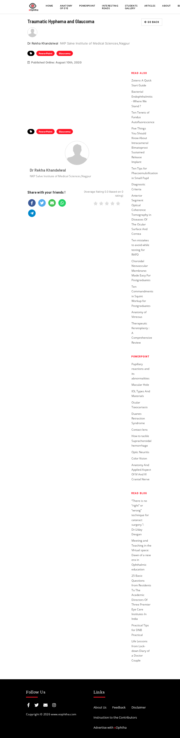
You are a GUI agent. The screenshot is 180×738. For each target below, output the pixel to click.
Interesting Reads (110, 7)
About (166, 5)
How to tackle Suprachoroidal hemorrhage (141, 441)
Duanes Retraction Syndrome (138, 418)
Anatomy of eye (66, 7)
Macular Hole (140, 385)
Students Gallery (131, 7)
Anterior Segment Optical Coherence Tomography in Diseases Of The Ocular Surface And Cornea (141, 215)
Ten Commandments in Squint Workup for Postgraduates (142, 296)
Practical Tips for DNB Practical (140, 630)
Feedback (119, 707)
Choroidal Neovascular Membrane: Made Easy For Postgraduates (141, 270)
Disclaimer (138, 707)
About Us (100, 707)
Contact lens (139, 430)
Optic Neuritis (140, 452)
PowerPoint (87, 5)
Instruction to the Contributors (115, 717)
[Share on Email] (52, 203)
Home (49, 5)
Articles (150, 5)
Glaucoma (65, 53)
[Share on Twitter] (42, 203)
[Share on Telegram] (32, 213)
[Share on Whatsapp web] (62, 203)
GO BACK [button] (153, 21)
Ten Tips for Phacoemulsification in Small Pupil (144, 173)
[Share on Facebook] (32, 203)
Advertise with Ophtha (110, 727)
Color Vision (139, 458)
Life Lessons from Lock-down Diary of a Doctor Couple (140, 650)
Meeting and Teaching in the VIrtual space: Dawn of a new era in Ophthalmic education (141, 555)
